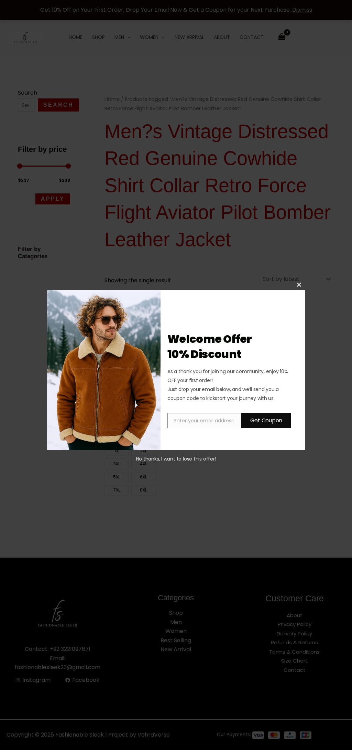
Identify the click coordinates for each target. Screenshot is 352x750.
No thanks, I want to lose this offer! (176, 458)
